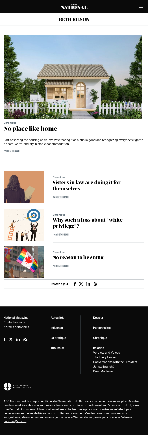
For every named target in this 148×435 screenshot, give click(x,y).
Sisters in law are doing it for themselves (87, 185)
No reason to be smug (78, 257)
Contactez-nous (14, 322)
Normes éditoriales (16, 327)
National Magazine (16, 317)
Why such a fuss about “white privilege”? (88, 223)
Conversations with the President (115, 362)
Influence (57, 327)
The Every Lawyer (105, 357)
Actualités (57, 317)
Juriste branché (103, 366)
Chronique (10, 122)
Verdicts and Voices (106, 352)
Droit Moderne (103, 371)
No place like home (30, 129)
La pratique (58, 338)
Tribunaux (57, 348)
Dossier (98, 317)
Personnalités (102, 327)
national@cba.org (15, 421)
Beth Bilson (13, 150)
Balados (98, 348)
